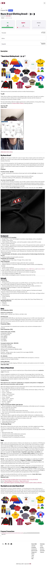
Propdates (33, 547)
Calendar (33, 545)
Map (32, 558)
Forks (32, 557)
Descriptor (42, 550)
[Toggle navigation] (44, 3)
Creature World (40, 268)
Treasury (42, 552)
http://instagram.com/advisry (12, 481)
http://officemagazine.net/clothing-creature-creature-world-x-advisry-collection (23, 482)
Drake (27, 268)
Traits (32, 555)
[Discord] (11, 544)
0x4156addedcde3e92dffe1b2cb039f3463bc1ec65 (12, 533)
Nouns (32, 553)
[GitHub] (8, 544)
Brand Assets (34, 550)
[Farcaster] (5, 544)
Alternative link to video (6, 152)
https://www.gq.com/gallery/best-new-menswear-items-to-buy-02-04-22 (20, 479)
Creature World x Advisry (18, 103)
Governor (42, 549)
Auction (42, 547)
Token (41, 545)
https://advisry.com (24, 481)
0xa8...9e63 (8, 15)
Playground (34, 552)
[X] (3, 544)
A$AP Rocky (32, 268)
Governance (34, 549)
